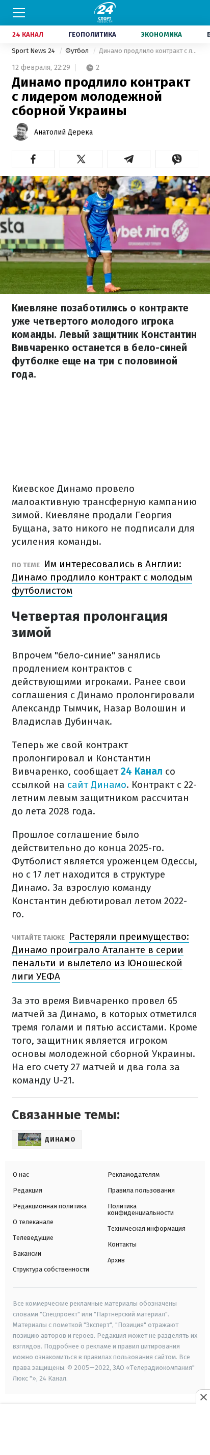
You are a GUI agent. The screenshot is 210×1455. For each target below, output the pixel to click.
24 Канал (27, 34)
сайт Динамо (96, 784)
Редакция (27, 1190)
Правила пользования (141, 1190)
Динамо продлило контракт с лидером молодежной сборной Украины (148, 50)
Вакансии (27, 1253)
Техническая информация (147, 1228)
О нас (21, 1174)
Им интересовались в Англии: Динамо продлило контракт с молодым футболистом (102, 577)
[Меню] (19, 12)
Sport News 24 (34, 50)
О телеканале (33, 1222)
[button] (33, 159)
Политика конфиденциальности (141, 1209)
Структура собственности (51, 1269)
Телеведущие (33, 1237)
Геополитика (92, 34)
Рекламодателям (134, 1174)
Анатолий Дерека (63, 132)
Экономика (161, 34)
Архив (116, 1260)
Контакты (122, 1244)
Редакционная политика (50, 1206)
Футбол (77, 50)
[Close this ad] (203, 1397)
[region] (105, 1430)
